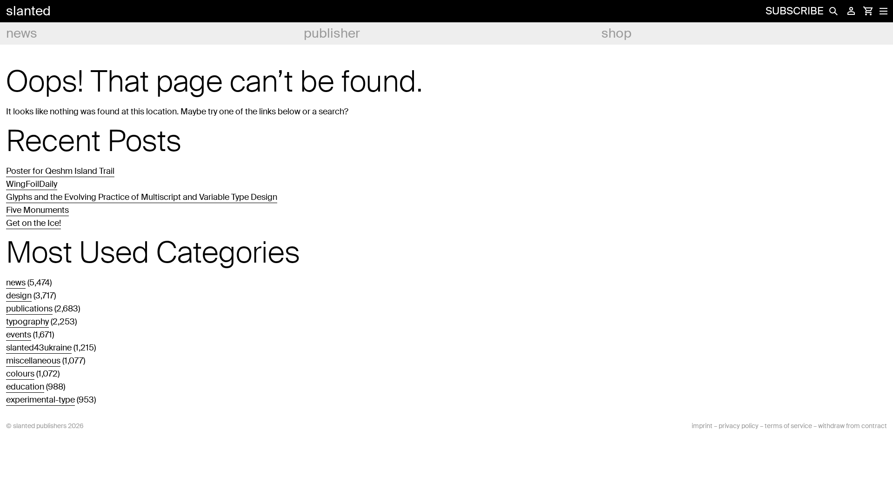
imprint (702, 426)
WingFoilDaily (31, 184)
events (18, 334)
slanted (28, 11)
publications (29, 308)
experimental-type (40, 399)
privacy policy (739, 426)
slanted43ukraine (39, 347)
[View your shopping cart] (867, 11)
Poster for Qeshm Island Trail (60, 171)
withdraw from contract (852, 426)
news (21, 33)
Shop (616, 33)
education (25, 386)
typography (27, 321)
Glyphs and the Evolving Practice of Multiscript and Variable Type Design (141, 197)
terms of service (788, 426)
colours (20, 373)
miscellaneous (33, 360)
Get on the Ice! (33, 223)
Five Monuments (37, 210)
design (19, 295)
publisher (332, 33)
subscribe (794, 11)
